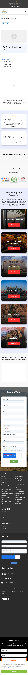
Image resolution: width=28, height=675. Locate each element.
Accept (14, 671)
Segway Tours (4, 481)
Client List (4, 528)
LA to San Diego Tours (20, 478)
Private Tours (4, 478)
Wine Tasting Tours (19, 491)
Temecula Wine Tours (20, 497)
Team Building (5, 485)
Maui (18, 4)
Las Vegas (15, 4)
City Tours (3, 476)
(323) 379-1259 (7, 578)
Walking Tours (18, 489)
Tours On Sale (4, 487)
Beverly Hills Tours (6, 489)
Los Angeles (4, 513)
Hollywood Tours (19, 476)
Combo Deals (4, 491)
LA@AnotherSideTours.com (10, 582)
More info (10, 668)
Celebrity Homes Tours (7, 493)
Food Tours (4, 495)
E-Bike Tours (4, 483)
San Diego (10, 4)
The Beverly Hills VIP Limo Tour (14, 101)
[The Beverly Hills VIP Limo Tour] (14, 36)
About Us (4, 526)
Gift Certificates (18, 499)
